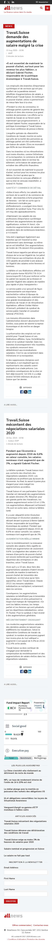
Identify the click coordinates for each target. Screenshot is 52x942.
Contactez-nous (40, 925)
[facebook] (21, 391)
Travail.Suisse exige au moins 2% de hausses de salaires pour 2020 (22, 840)
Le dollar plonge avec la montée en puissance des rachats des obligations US (24, 790)
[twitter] (25, 391)
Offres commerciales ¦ (22, 925)
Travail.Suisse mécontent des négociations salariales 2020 (25, 822)
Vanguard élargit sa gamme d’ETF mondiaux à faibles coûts (21, 808)
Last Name (9, 889)
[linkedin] (29, 391)
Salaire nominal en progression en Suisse (24, 849)
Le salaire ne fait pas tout (17, 855)
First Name (9, 878)
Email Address (11, 867)
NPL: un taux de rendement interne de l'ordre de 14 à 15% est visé (23, 781)
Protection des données (36, 939)
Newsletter (43, 2)
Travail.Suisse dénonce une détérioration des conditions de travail (24, 831)
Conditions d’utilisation (17, 939)
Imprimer (27, 387)
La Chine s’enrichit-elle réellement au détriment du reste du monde (22, 772)
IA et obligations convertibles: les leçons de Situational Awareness (25, 799)
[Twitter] (9, 2)
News (8, 26)
